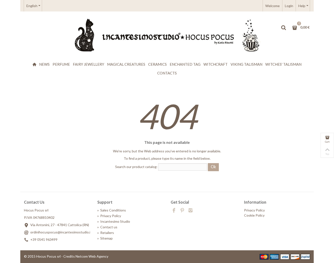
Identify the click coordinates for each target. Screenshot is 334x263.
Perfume (61, 64)
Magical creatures (126, 64)
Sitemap (105, 238)
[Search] (283, 27)
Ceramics (157, 64)
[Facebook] (174, 211)
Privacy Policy (109, 216)
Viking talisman (246, 64)
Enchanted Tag (185, 64)
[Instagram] (190, 211)
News (44, 64)
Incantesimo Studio (113, 221)
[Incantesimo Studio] (167, 35)
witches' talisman (283, 64)
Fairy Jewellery (88, 64)
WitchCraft (215, 64)
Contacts (167, 73)
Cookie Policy (254, 215)
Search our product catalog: (136, 167)
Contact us (107, 227)
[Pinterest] (182, 211)
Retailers (105, 233)
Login (289, 6)
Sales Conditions (111, 210)
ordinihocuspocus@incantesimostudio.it (61, 232)
